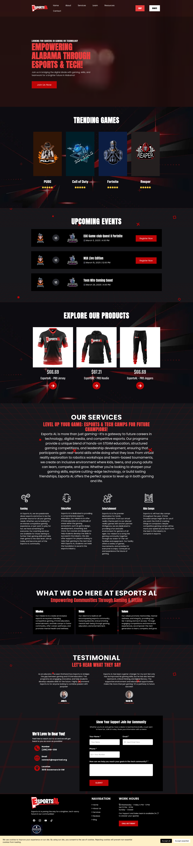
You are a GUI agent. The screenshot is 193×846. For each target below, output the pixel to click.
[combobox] (92, 754)
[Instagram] (40, 820)
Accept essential (182, 841)
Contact (57, 11)
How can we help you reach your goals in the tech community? (118, 761)
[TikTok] (51, 820)
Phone (93, 749)
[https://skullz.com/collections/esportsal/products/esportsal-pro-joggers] (140, 347)
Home (56, 5)
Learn (95, 5)
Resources (109, 5)
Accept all (166, 841)
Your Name (95, 736)
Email (126, 736)
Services (82, 5)
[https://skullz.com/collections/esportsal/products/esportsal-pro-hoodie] (96, 347)
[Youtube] (46, 820)
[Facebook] (34, 820)
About (68, 5)
